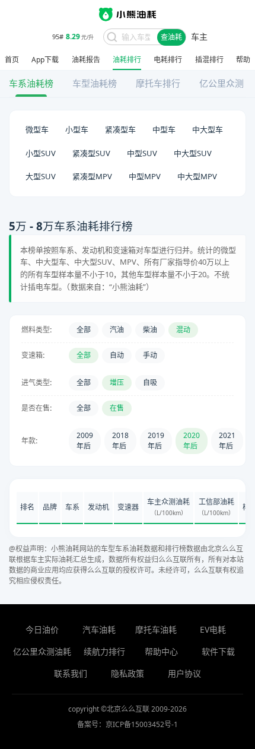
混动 (183, 330)
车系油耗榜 (31, 83)
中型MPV (145, 176)
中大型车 (207, 129)
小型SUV (41, 153)
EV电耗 (213, 629)
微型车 (37, 129)
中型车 (164, 129)
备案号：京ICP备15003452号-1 (127, 724)
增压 (117, 382)
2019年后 (156, 440)
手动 (150, 355)
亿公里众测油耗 (42, 651)
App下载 (45, 60)
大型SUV (41, 176)
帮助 (243, 60)
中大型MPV (197, 176)
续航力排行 (104, 651)
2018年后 (120, 440)
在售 (117, 408)
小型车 (76, 129)
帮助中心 (161, 651)
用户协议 (184, 673)
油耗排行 (127, 60)
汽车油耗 (99, 629)
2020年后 (191, 440)
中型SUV (142, 153)
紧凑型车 (120, 129)
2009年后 (84, 440)
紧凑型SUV (91, 153)
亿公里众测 (221, 83)
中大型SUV (193, 153)
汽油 (117, 330)
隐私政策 (127, 673)
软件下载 (218, 651)
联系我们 (70, 673)
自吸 (150, 382)
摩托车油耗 (156, 629)
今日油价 (42, 629)
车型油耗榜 (94, 83)
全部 (83, 330)
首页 (12, 60)
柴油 (150, 330)
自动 (117, 355)
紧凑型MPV (92, 176)
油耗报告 (86, 60)
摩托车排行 (158, 83)
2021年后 (227, 440)
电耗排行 (168, 60)
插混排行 (209, 60)
